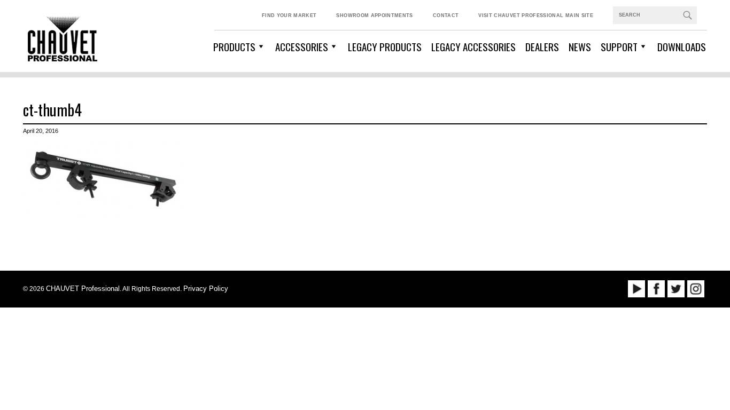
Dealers (542, 46)
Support (619, 46)
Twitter (676, 288)
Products (234, 46)
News (580, 46)
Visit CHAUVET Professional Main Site (535, 15)
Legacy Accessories (473, 46)
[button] (687, 15)
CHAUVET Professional (83, 289)
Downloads (681, 46)
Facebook (656, 288)
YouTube (636, 288)
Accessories (301, 46)
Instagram (695, 288)
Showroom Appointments (374, 15)
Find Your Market (289, 15)
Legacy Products (385, 46)
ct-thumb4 (52, 109)
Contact (446, 15)
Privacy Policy (205, 289)
